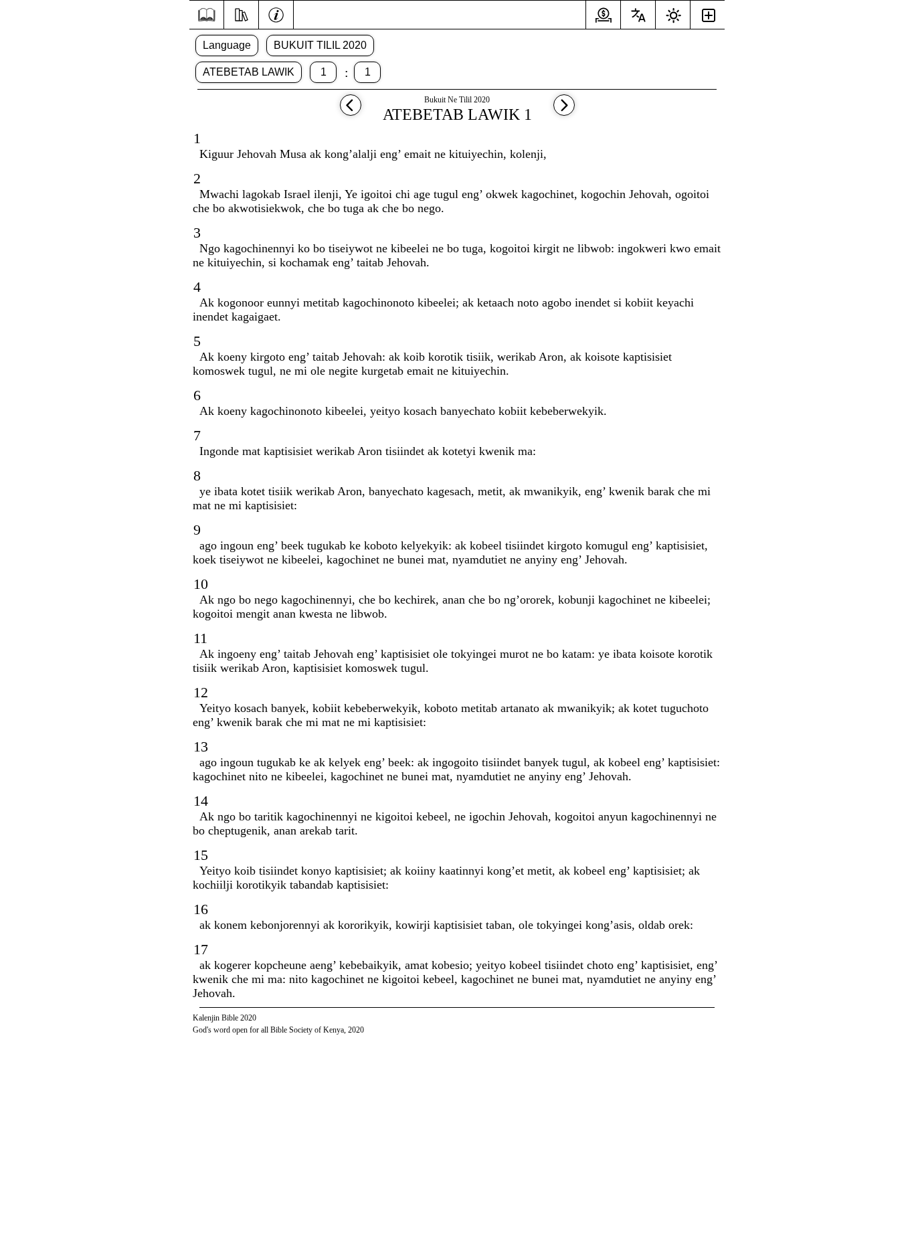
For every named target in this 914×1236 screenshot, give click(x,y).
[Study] (241, 13)
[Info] (276, 13)
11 (200, 638)
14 (200, 800)
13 (200, 746)
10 (200, 584)
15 (200, 855)
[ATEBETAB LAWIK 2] (564, 111)
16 (200, 909)
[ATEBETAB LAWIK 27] (351, 111)
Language (227, 45)
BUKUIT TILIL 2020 (320, 45)
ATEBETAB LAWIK (248, 72)
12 (200, 692)
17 (200, 949)
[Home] (206, 15)
